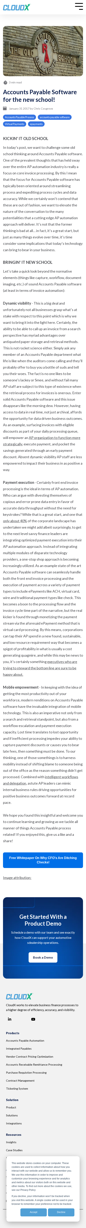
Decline (61, 1212)
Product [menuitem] (11, 1107)
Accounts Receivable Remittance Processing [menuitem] (34, 1064)
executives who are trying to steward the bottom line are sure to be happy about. (40, 668)
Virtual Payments (14, 124)
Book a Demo (43, 957)
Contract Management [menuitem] (20, 1080)
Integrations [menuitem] (14, 1123)
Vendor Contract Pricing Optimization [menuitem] (29, 1056)
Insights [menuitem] (11, 1142)
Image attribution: (17, 877)
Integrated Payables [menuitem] (19, 1048)
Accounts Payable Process (19, 117)
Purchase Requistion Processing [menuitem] (26, 1072)
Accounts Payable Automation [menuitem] (25, 1040)
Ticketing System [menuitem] (17, 1088)
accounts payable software (55, 117)
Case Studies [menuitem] (14, 1150)
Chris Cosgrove (43, 108)
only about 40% (15, 521)
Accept (33, 1212)
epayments (36, 124)
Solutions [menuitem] (12, 1115)
